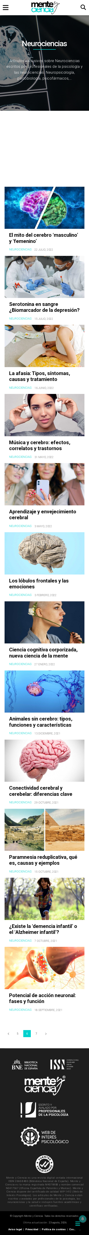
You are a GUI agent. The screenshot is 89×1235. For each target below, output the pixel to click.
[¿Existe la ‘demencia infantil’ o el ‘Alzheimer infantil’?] (44, 899)
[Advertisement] (44, 150)
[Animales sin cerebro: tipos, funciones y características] (44, 691)
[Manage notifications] (82, 1218)
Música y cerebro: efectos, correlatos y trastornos (39, 445)
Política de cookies (54, 1229)
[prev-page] (8, 1033)
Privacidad (31, 1229)
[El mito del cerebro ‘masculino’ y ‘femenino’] (44, 208)
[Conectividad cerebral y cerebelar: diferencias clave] (44, 761)
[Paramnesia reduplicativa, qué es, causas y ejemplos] (44, 830)
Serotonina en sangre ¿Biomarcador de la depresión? (44, 307)
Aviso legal (15, 1229)
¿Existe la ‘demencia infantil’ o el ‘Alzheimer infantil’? (43, 929)
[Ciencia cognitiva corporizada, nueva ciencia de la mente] (44, 622)
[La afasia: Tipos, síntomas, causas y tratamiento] (44, 346)
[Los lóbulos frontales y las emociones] (44, 553)
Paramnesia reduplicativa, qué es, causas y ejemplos (43, 860)
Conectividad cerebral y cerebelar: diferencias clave (40, 791)
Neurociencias (20, 249)
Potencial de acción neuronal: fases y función (42, 998)
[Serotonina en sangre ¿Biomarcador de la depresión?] (44, 277)
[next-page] (46, 1033)
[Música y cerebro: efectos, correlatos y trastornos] (44, 415)
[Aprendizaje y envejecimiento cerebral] (44, 484)
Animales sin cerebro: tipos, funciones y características (40, 722)
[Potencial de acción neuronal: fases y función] (44, 968)
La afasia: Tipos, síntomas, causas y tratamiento (39, 376)
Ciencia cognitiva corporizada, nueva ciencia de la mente (43, 652)
